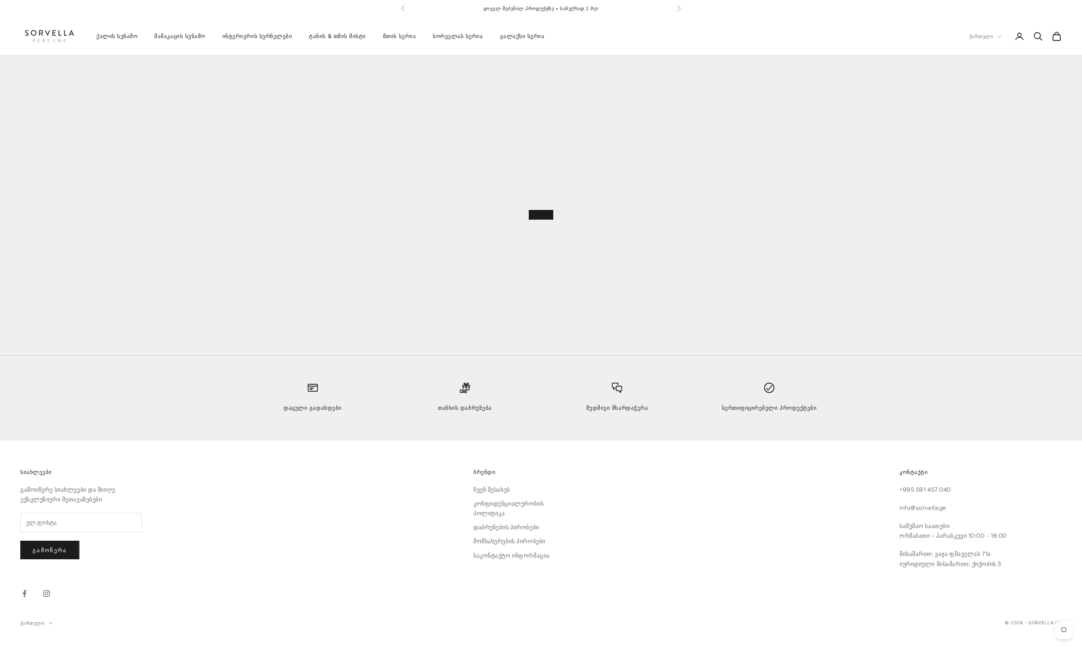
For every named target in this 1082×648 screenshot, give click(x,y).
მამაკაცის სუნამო (179, 36)
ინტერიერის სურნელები (257, 36)
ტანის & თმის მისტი (337, 36)
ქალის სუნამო (116, 36)
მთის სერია (399, 36)
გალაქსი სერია (522, 36)
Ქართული (981, 37)
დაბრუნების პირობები (506, 527)
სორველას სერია (458, 36)
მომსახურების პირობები (509, 541)
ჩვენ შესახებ (491, 489)
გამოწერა (50, 550)
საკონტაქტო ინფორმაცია (511, 555)
